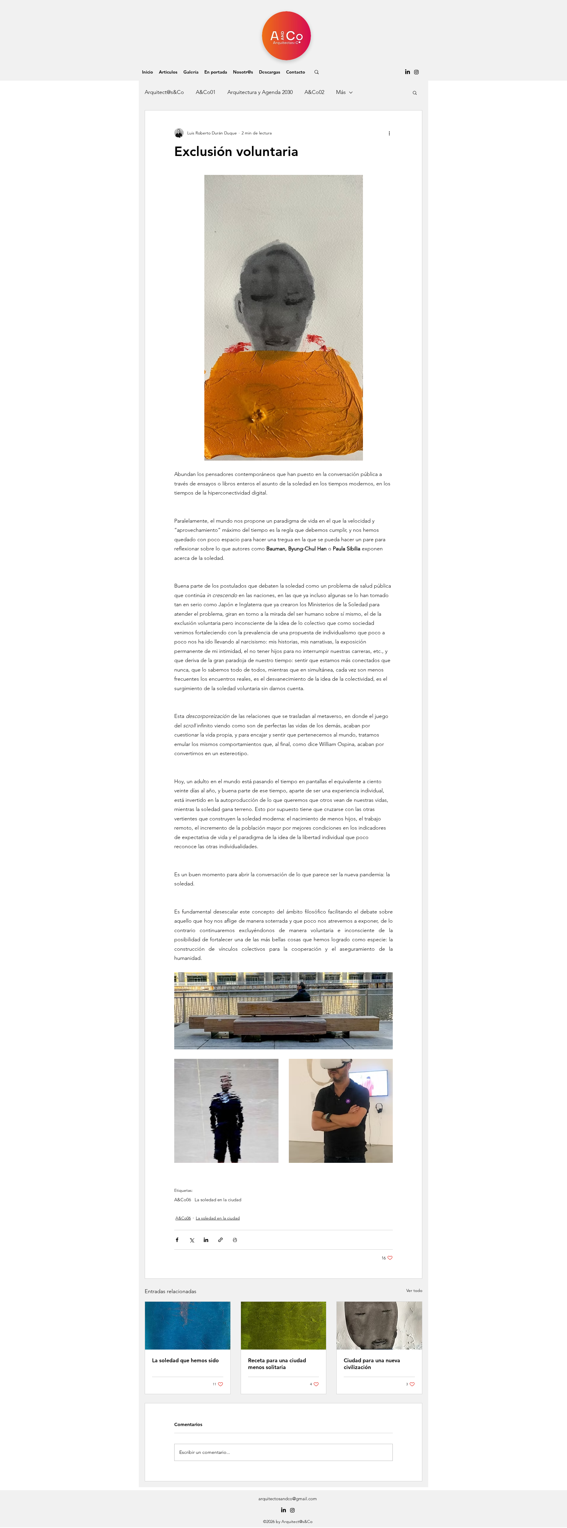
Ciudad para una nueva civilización (372, 1364)
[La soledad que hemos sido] (187, 1326)
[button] (168, 72)
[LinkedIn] (407, 72)
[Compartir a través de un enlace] (220, 1240)
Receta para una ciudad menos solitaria (277, 1364)
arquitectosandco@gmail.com (287, 1498)
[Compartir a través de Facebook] (177, 1240)
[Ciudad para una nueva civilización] (379, 1326)
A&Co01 (206, 92)
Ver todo (414, 1290)
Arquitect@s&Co (164, 92)
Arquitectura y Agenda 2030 (260, 92)
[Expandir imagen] (226, 1111)
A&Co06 (182, 1199)
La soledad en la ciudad (218, 1199)
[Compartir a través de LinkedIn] (206, 1240)
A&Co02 (314, 92)
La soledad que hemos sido (185, 1360)
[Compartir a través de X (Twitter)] (191, 1240)
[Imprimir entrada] (235, 1240)
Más (341, 92)
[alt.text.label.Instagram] (416, 72)
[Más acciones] (389, 132)
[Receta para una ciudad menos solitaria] (283, 1326)
